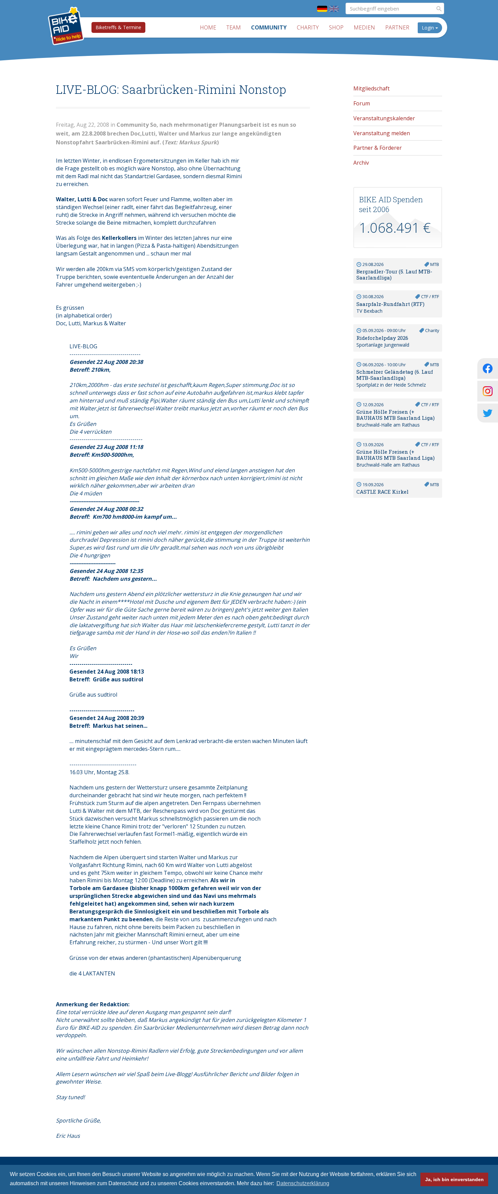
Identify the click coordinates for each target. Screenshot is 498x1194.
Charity (308, 27)
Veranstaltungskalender (384, 118)
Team (233, 27)
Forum (361, 103)
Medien (364, 27)
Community (269, 27)
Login (428, 27)
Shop (336, 27)
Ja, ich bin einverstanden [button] (454, 1179)
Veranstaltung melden (381, 133)
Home (208, 27)
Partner (397, 27)
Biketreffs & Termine (118, 27)
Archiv (361, 162)
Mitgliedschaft (371, 88)
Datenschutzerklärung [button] (302, 1183)
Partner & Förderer (377, 147)
